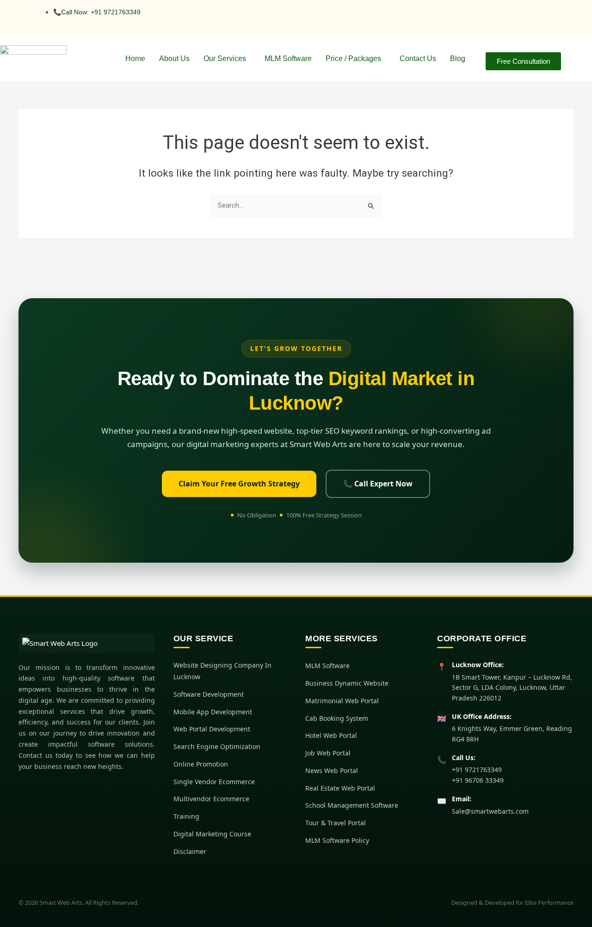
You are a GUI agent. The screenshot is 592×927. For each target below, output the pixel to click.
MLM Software (288, 58)
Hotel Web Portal (331, 735)
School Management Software (351, 805)
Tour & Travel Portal (335, 822)
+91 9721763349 (477, 769)
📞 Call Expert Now (378, 484)
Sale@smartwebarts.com (490, 811)
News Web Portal (331, 770)
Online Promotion (200, 764)
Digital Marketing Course (212, 833)
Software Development (208, 694)
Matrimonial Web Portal (342, 700)
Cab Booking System (336, 718)
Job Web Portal (328, 753)
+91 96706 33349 (478, 780)
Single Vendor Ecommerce (214, 781)
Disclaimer (189, 851)
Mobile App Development (212, 711)
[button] (227, 58)
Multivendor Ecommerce (211, 798)
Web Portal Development (211, 728)
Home (135, 58)
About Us (174, 58)
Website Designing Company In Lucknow (222, 671)
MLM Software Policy (337, 840)
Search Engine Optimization (216, 746)
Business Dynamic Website (346, 683)
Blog (457, 58)
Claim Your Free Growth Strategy (239, 484)
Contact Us (418, 58)
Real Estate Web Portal (340, 788)
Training (186, 816)
